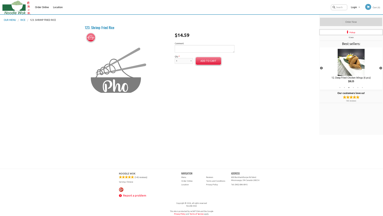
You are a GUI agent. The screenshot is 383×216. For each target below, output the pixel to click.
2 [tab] (344, 87)
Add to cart (208, 61)
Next (380, 68)
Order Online (42, 7)
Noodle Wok (127, 173)
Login (354, 7)
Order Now (351, 22)
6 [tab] (362, 87)
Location (58, 7)
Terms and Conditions (215, 181)
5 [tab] (357, 87)
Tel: (239, 184)
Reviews (209, 177)
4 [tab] (353, 87)
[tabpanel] (351, 68)
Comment (179, 43)
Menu (183, 177)
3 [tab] (348, 87)
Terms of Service (197, 214)
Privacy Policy (212, 184)
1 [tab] (339, 87)
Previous (321, 68)
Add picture (91, 38)
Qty (177, 56)
